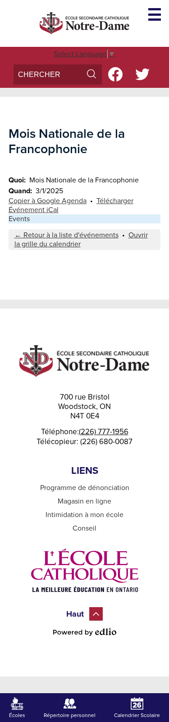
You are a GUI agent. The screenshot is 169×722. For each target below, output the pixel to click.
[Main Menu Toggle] (154, 14)
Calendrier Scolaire (137, 715)
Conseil (84, 528)
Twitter (142, 74)
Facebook (115, 74)
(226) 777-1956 (103, 432)
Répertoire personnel (70, 715)
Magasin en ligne (84, 501)
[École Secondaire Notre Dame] (85, 23)
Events (19, 218)
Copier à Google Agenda (48, 200)
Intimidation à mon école (84, 514)
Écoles (17, 715)
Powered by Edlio (84, 631)
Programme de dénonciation (84, 487)
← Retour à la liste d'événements (66, 235)
